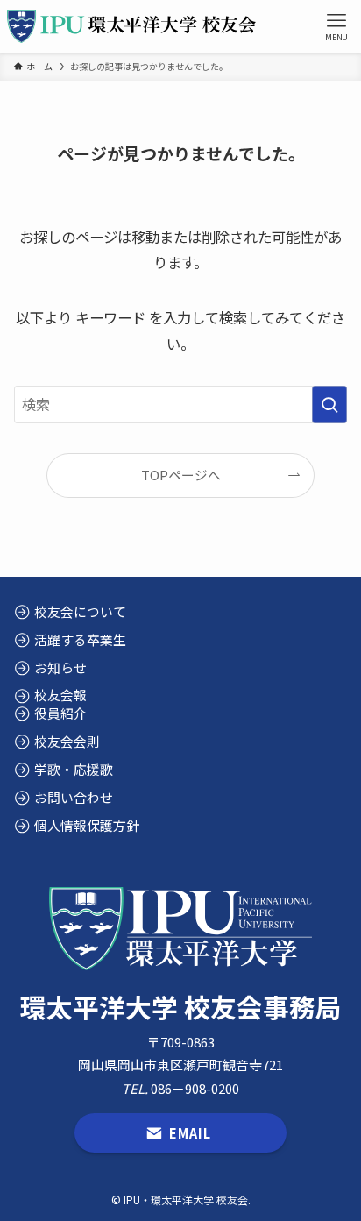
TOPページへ (181, 474)
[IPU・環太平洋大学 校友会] (131, 26)
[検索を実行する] (329, 404)
